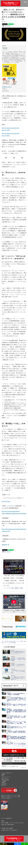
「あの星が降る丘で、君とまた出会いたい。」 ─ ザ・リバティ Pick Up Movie (18, 671)
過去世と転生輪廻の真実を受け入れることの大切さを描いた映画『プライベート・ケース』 (18, 652)
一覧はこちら (23, 767)
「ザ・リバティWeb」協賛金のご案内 (13, 588)
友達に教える (7, 26)
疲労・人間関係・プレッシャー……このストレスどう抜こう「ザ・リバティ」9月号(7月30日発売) (16, 743)
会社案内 (3, 782)
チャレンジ (6, 642)
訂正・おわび (4, 778)
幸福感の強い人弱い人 (6, 86)
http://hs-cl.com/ (6, 501)
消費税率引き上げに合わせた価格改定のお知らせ (10, 766)
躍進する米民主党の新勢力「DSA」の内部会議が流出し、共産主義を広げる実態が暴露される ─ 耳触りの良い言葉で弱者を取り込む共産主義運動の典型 (16, 738)
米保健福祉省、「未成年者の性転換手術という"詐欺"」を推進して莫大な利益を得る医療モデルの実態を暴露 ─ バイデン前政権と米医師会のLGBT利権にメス (16, 711)
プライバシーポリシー (6, 777)
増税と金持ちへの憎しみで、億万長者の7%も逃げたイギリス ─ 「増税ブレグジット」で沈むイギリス (16, 705)
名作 (5, 641)
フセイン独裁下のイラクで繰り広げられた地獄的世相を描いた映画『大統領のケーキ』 (18, 678)
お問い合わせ (4, 783)
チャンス (18, 641)
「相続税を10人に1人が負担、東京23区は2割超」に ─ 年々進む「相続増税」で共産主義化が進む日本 (16, 732)
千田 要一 (22, 641)
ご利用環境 (4, 781)
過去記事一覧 (5, 544)
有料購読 (3, 774)
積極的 (14, 642)
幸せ (9, 642)
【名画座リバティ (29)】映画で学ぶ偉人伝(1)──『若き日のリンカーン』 (18, 665)
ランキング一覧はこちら (21, 745)
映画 (7, 641)
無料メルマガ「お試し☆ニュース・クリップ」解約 (11, 796)
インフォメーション (7, 763)
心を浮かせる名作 (12, 641)
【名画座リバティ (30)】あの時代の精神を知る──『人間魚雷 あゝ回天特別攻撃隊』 (18, 659)
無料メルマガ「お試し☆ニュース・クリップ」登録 (11, 795)
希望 (12, 642)
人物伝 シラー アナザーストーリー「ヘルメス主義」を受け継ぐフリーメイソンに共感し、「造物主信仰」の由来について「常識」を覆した (16, 722)
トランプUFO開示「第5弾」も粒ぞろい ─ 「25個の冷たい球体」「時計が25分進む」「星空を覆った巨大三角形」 (16, 717)
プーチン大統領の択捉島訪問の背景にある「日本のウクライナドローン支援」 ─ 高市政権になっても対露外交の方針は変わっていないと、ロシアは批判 (16, 699)
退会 (3, 775)
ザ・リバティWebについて (7, 772)
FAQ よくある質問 (5, 779)
